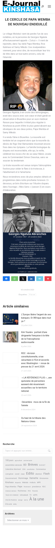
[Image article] (10, 319)
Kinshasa (9, 482)
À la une (32, 294)
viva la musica (11, 500)
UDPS (35, 495)
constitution (31, 469)
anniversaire (28, 460)
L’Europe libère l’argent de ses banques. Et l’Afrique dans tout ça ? (36, 318)
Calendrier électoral (13, 469)
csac (23, 474)
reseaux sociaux (10, 491)
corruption (9, 474)
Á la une (8, 504)
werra (26, 500)
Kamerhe (33, 478)
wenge (20, 500)
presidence (36, 487)
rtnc (29, 491)
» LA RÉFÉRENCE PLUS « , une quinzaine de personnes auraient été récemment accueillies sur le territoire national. (36, 384)
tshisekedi (24, 495)
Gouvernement (11, 478)
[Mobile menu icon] (49, 6)
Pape (20, 486)
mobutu (33, 482)
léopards (18, 482)
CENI (24, 469)
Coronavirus (41, 469)
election (38, 474)
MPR (39, 482)
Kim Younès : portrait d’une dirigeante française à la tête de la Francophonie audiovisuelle (35, 337)
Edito (30, 473)
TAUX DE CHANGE (11, 495)
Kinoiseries (44, 478)
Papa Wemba (10, 487)
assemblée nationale (13, 465)
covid (17, 474)
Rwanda (35, 491)
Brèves (33, 464)
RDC (44, 487)
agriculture (18, 460)
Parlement (27, 487)
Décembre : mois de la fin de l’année (35, 404)
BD (25, 464)
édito (14, 504)
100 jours (9, 460)
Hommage (23, 478)
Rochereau (22, 491)
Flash (46, 473)
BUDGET (42, 465)
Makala (25, 482)
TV (30, 495)
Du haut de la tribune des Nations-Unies (33, 420)
